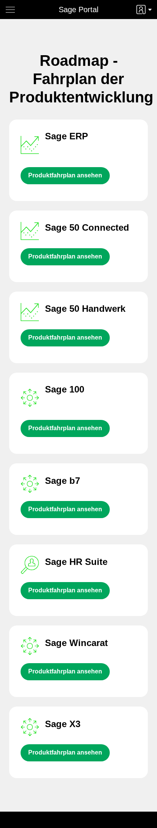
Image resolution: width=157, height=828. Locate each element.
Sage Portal (78, 9)
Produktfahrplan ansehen (65, 175)
